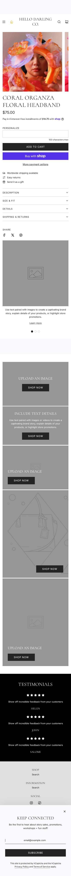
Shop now (35, 387)
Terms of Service (41, 866)
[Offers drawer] (11, 22)
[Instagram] (31, 803)
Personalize (11, 128)
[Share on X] (12, 235)
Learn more (35, 323)
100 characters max (58, 139)
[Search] (59, 22)
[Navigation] (4, 22)
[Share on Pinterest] (21, 235)
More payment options (35, 164)
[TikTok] (39, 803)
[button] (32, 331)
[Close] (64, 811)
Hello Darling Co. (35, 22)
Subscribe (35, 852)
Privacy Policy (22, 866)
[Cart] (66, 22)
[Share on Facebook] (4, 235)
